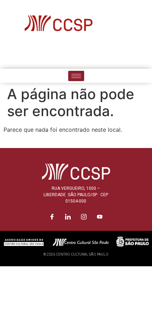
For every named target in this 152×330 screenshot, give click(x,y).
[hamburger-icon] (76, 76)
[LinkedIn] (68, 53)
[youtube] (100, 53)
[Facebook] (52, 53)
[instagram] (84, 53)
